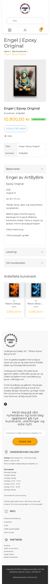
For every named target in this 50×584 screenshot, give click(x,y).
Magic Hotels (9, 554)
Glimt (14, 307)
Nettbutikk (17, 577)
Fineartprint (8, 551)
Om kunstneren (15, 263)
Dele (9, 136)
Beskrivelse (13, 168)
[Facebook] (5, 404)
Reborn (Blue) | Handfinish (35, 304)
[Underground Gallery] (25, 8)
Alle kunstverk (19, 51)
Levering (11, 251)
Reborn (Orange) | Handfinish (13, 304)
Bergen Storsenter (11, 557)
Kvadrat (7, 546)
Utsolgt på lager (15, 128)
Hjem (6, 51)
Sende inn (25, 441)
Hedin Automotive (11, 548)
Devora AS (33, 577)
